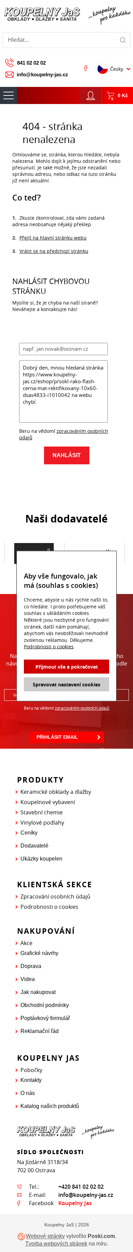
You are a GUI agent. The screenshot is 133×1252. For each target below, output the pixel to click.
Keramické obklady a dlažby (55, 792)
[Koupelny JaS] (66, 14)
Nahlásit (67, 455)
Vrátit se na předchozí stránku (53, 251)
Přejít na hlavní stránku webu (53, 237)
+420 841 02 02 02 (81, 1186)
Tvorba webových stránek (56, 1244)
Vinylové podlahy (42, 822)
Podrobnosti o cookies (49, 907)
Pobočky (31, 1070)
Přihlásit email (57, 737)
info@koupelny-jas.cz (42, 74)
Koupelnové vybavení (47, 802)
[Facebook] (85, 68)
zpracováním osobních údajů (82, 708)
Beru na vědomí (66, 708)
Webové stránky (45, 1236)
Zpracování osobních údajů (55, 896)
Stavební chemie (41, 812)
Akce (26, 943)
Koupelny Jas (75, 1203)
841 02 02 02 (31, 63)
